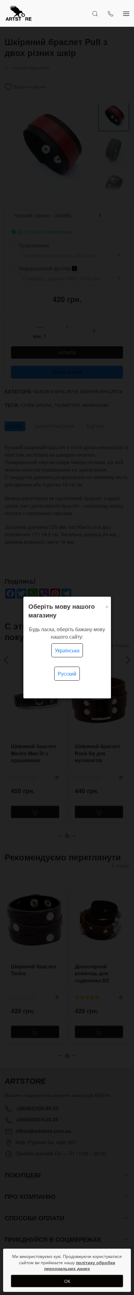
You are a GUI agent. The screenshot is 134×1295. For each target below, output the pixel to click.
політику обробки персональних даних (79, 1265)
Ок (67, 1281)
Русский (67, 673)
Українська (67, 650)
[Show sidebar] (126, 13)
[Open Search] (95, 13)
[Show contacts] (110, 13)
